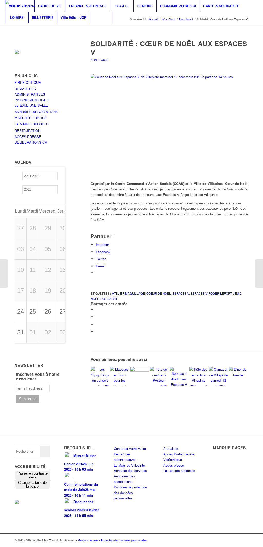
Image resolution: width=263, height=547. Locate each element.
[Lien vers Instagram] (14, 29)
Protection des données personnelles (124, 540)
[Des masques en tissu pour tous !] (119, 376)
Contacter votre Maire (130, 448)
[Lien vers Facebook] (7, 29)
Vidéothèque (172, 459)
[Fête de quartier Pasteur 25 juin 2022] (159, 376)
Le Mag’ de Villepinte (129, 465)
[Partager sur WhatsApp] (97, 324)
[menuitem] (19, 6)
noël (95, 299)
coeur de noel (158, 293)
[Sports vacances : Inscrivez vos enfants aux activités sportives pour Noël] (259, 273)
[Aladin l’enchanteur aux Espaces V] (179, 376)
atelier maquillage (128, 293)
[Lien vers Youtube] (22, 29)
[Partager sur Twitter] (97, 316)
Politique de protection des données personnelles (130, 492)
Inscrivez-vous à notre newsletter (37, 376)
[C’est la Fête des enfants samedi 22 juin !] (198, 376)
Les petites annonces (179, 470)
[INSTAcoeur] (169, 124)
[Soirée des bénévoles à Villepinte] (4, 273)
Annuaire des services (130, 470)
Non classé (99, 60)
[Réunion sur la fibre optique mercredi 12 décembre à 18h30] (139, 376)
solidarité (109, 299)
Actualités (170, 448)
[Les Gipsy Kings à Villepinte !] (100, 376)
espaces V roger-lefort (211, 293)
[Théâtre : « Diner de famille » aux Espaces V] (238, 376)
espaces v (180, 293)
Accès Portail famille (178, 454)
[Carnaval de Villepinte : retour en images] (218, 376)
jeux (237, 293)
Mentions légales (88, 540)
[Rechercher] (101, 17)
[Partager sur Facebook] (97, 309)
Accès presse (173, 465)
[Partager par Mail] (97, 331)
